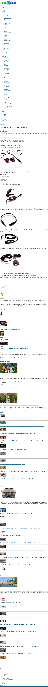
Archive (3, 682)
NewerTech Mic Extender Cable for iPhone (21, 246)
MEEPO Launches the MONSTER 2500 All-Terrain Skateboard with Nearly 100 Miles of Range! (18, 631)
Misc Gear (3, 104)
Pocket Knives (6, 107)
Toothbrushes (6, 110)
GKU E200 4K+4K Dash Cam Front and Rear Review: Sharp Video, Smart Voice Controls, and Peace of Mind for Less (22, 426)
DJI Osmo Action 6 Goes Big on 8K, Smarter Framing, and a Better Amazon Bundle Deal (16, 513)
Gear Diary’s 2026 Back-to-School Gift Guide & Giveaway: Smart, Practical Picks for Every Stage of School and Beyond (22, 374)
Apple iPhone (5, 130)
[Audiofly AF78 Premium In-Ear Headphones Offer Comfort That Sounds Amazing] (4, 344)
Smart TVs (5, 33)
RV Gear (5, 77)
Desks (5, 22)
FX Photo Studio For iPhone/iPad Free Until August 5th (10, 329)
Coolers (5, 62)
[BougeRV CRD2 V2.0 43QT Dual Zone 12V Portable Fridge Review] (3, 461)
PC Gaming (5, 102)
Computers (3, 78)
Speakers (5, 36)
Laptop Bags (7, 86)
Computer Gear (6, 81)
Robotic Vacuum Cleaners (7, 32)
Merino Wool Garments (7, 116)
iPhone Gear (5, 10)
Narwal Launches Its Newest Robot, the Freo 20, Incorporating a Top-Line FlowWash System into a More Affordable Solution (23, 609)
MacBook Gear (6, 89)
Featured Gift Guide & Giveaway (5, 361)
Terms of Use (4, 680)
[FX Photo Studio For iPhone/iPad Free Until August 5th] (3, 325)
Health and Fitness (6, 52)
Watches (5, 119)
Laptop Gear (7, 87)
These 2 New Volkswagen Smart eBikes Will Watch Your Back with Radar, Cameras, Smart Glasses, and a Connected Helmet (23, 550)
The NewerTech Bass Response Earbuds (6, 169)
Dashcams (5, 47)
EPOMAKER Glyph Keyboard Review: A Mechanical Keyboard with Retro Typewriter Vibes (17, 433)
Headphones (9, 130)
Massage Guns (6, 53)
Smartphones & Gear (5, 7)
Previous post (4, 286)
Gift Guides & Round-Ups (6, 120)
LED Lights (5, 27)
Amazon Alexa (6, 15)
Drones (5, 64)
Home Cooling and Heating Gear (9, 12)
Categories (1, 670)
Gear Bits (1, 575)
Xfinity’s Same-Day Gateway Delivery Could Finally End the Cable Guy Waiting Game (16, 653)
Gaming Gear (6, 100)
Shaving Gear (6, 108)
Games (5, 98)
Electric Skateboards (7, 66)
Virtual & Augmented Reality (8, 103)
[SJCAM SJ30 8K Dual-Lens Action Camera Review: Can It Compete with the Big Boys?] (3, 476)
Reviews (1, 316)
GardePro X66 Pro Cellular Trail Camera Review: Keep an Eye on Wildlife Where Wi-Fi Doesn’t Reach (19, 405)
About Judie (3, 672)
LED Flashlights (6, 73)
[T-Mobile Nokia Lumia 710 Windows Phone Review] (1, 315)
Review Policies (4, 675)
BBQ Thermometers (7, 58)
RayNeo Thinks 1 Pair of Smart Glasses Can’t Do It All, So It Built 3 (12, 520)
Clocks (5, 19)
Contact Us (3, 683)
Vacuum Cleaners (6, 43)
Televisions (5, 39)
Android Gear (6, 8)
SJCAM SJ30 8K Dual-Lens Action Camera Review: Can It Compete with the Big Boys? (16, 478)
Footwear (5, 115)
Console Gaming (6, 97)
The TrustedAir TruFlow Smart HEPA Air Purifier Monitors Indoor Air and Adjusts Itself (16, 572)
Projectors (5, 31)
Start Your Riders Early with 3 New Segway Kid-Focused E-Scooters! (12, 588)
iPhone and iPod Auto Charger (11, 271)
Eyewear (5, 114)
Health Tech (3, 49)
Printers (5, 91)
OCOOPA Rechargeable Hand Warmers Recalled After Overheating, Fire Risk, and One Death (17, 624)
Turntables (5, 41)
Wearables (5, 54)
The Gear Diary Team (5, 674)
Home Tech (3, 11)
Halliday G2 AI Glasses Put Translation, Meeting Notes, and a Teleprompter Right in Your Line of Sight (19, 646)
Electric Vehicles (6, 69)
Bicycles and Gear (6, 60)
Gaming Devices (6, 99)
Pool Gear (5, 75)
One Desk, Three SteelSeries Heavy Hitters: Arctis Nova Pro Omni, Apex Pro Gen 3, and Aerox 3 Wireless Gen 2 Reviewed (22, 456)
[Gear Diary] (24, 3)
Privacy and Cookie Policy (6, 678)
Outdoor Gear (4, 56)
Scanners (5, 93)
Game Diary (4, 95)
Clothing (5, 112)
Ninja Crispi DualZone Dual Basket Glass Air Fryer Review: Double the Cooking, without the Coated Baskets (20, 418)
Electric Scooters (6, 68)
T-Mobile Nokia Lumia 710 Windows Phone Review (9, 319)
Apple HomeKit (6, 16)
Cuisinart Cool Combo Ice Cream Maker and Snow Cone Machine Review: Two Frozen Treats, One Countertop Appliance (22, 471)
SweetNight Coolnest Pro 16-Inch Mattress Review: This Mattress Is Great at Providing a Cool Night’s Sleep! (20, 528)
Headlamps (5, 70)
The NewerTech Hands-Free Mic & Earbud (6, 206)
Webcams (5, 94)
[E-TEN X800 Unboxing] (2, 335)
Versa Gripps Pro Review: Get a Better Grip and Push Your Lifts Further (13, 449)
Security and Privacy (7, 35)
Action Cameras (6, 57)
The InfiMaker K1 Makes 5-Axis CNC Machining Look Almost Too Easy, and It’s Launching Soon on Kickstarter (21, 542)
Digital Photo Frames (7, 23)
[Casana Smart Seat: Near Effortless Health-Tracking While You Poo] (3, 636)
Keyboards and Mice (7, 83)
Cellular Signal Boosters (7, 18)
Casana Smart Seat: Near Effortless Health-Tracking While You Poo (12, 639)
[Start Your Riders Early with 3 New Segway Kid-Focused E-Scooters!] (8, 586)
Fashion (3, 111)
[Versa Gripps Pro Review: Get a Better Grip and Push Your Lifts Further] (3, 447)
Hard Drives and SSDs (7, 90)
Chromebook (6, 79)
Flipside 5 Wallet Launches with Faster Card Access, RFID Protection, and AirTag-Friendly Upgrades (18, 660)
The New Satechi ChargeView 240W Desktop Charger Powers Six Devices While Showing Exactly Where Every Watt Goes (22, 557)
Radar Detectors (6, 48)
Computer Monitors (7, 82)
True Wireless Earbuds (7, 40)
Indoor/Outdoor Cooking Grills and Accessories (11, 72)
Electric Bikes (6, 65)
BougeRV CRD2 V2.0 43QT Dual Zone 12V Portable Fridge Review (12, 464)
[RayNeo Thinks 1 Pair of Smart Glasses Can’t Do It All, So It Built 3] (3, 518)
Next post (3, 287)
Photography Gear (6, 29)
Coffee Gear (5, 20)
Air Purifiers (5, 14)
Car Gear (3, 44)
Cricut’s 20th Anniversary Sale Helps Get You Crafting (10, 535)
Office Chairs (6, 28)
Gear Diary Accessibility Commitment (7, 679)
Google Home (6, 24)
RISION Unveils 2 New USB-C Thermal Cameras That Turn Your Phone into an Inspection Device (18, 617)
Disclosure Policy (4, 676)
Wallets (5, 118)
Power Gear (5, 74)
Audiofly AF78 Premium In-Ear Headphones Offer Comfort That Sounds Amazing (15, 348)
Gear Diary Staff (5, 131)
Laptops (5, 85)
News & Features (2, 326)
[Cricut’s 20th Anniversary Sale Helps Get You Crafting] (3, 533)
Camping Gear (6, 61)
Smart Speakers (6, 37)
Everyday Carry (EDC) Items (8, 106)
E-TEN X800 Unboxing (4, 339)
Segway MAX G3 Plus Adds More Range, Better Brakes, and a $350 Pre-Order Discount (16, 564)
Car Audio (5, 45)
